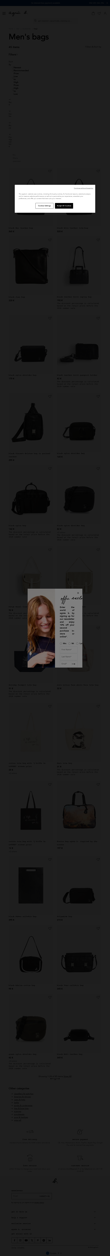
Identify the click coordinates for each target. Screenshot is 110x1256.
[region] (55, 199)
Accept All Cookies (64, 206)
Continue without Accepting (83, 188)
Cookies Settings (44, 206)
